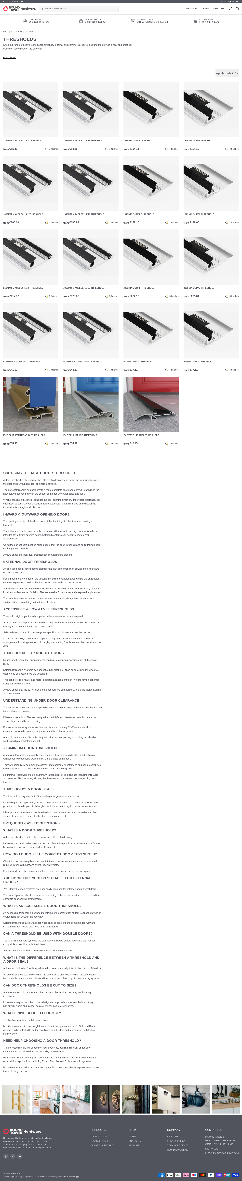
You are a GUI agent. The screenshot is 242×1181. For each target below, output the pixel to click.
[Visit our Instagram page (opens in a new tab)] (12, 1156)
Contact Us (135, 1141)
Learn (205, 8)
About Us (218, 8)
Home (5, 32)
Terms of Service (177, 1145)
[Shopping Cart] (237, 9)
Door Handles (99, 1136)
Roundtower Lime (177, 1150)
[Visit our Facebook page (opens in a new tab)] (6, 1156)
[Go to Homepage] (19, 8)
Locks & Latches (100, 1141)
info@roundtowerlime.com (222, 1153)
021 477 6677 (211, 1149)
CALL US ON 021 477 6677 (14, 1)
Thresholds (30, 32)
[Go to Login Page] (230, 9)
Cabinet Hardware (102, 1145)
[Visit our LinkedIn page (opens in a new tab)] (19, 1156)
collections (16, 32)
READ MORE (9, 57)
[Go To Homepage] (22, 1131)
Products (192, 8)
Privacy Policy (176, 1141)
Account (134, 1145)
